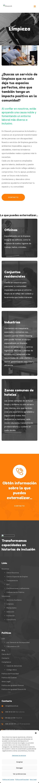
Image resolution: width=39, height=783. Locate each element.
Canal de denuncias (14, 666)
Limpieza (9, 604)
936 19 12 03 (10, 712)
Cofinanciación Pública (15, 592)
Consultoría (11, 620)
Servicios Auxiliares (14, 600)
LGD (3, 639)
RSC (8, 584)
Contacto (13, 197)
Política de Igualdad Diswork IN (14, 689)
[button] (36, 733)
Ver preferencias (19, 774)
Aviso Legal (33, 779)
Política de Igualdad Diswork (13, 685)
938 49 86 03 (10, 724)
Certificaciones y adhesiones (17, 588)
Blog (3, 650)
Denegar (19, 768)
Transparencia (12, 580)
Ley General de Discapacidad (17, 642)
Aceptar (19, 762)
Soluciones (6, 596)
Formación (10, 616)
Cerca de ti (6, 654)
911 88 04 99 (10, 718)
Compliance (6, 662)
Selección (10, 612)
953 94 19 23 (10, 730)
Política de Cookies (8, 779)
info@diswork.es (11, 706)
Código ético (11, 670)
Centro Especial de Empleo (17, 577)
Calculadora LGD (12, 646)
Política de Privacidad (22, 779)
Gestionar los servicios (19, 755)
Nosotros (5, 569)
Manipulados (11, 608)
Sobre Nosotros (12, 573)
